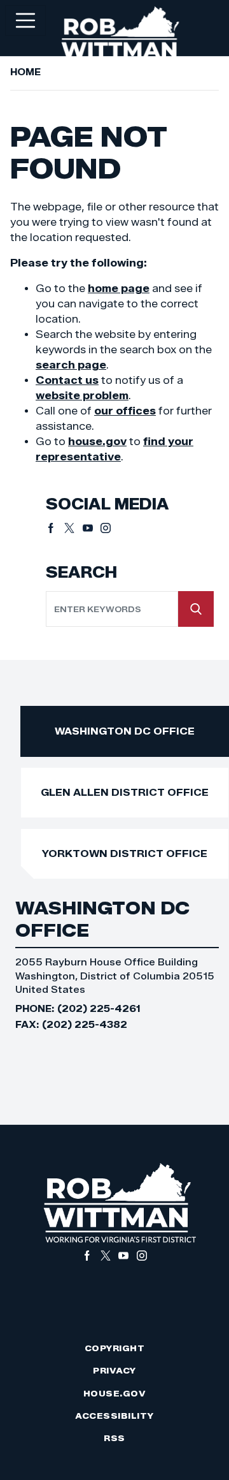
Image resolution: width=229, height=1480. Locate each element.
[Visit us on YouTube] (92, 528)
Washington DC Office (125, 731)
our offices (125, 411)
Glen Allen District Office (125, 792)
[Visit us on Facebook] (55, 528)
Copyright (115, 1348)
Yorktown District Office (124, 853)
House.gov (114, 1393)
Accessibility (114, 1416)
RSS (114, 1438)
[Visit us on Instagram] (106, 528)
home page (118, 288)
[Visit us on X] (73, 528)
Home (25, 72)
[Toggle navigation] (25, 20)
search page (71, 365)
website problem (82, 396)
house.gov (97, 442)
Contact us (67, 380)
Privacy (114, 1370)
